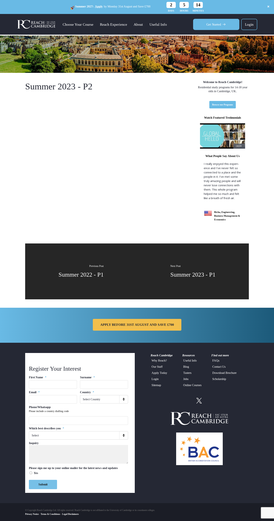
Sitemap (156, 385)
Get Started (213, 24)
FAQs (215, 360)
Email (34, 392)
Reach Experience (113, 24)
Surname (87, 377)
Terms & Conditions (50, 514)
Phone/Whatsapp (40, 407)
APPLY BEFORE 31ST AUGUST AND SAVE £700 (137, 325)
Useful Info (158, 24)
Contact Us (219, 366)
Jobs (185, 379)
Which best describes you (46, 428)
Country (87, 392)
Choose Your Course (78, 24)
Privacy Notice (32, 514)
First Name (37, 377)
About (138, 24)
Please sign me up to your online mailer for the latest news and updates (73, 468)
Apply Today (159, 372)
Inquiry (34, 443)
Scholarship (219, 379)
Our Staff (157, 366)
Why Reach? (159, 360)
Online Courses (192, 385)
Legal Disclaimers (70, 514)
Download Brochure (224, 372)
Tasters (187, 372)
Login (249, 24)
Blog (186, 366)
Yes (36, 473)
